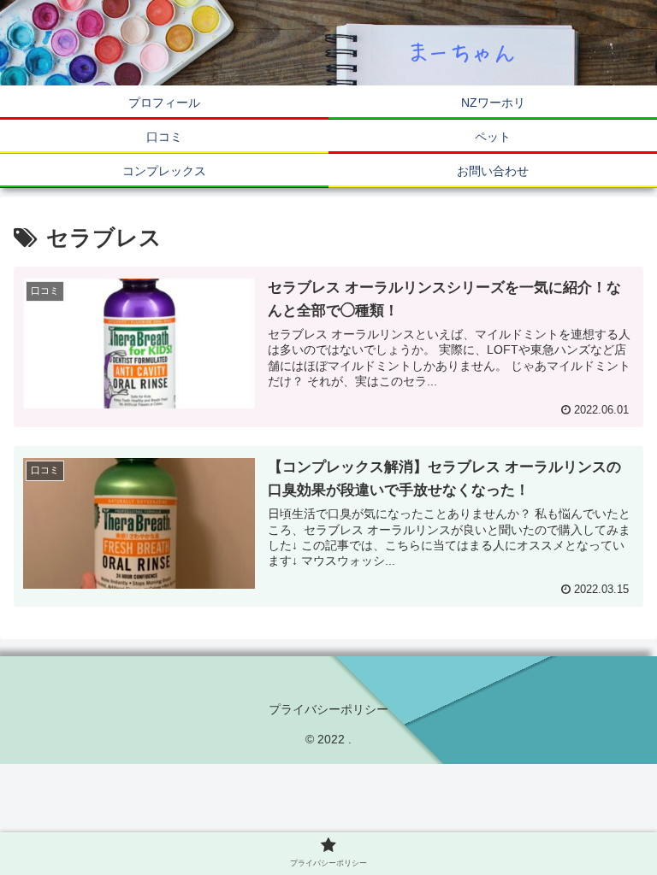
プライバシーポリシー (328, 709)
